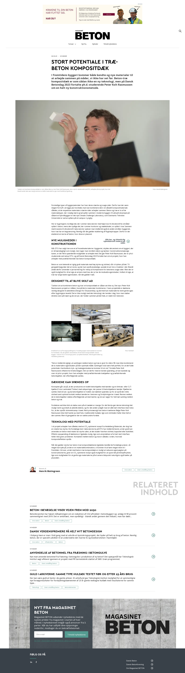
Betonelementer (70, 587)
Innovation (128, 470)
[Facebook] (36, 662)
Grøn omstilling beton (144, 470)
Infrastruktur (49, 542)
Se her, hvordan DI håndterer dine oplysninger (57, 640)
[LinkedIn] (31, 662)
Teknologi (35, 587)
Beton (47, 520)
